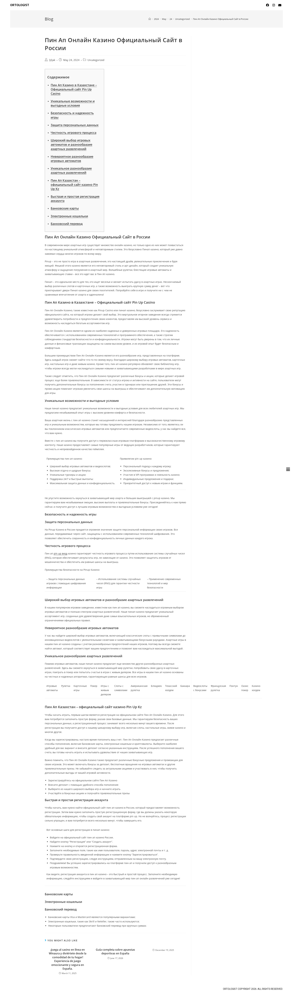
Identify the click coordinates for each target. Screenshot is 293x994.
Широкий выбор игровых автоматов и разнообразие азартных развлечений (71, 144)
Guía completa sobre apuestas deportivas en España (115, 951)
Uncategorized (95, 60)
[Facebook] (268, 5)
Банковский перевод (67, 224)
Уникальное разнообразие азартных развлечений (71, 170)
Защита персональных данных (75, 125)
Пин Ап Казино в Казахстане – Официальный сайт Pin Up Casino (74, 89)
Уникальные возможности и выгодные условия (73, 103)
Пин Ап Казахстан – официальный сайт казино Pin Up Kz (74, 184)
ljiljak (52, 60)
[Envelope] (280, 5)
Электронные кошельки (69, 216)
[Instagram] (274, 5)
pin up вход (60, 553)
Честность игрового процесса (73, 133)
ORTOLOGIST (19, 5)
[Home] (150, 18)
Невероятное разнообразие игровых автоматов (72, 158)
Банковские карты (65, 208)
